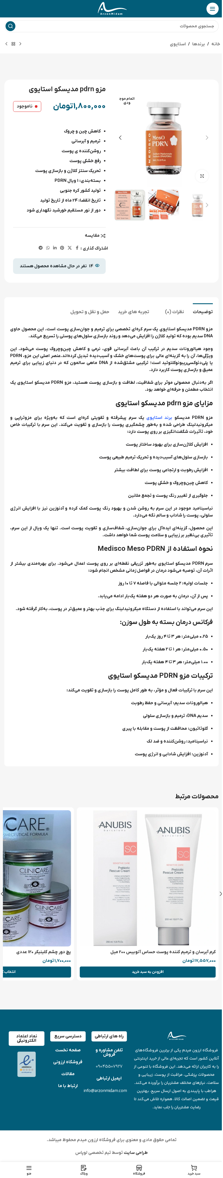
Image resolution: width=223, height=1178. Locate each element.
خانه (215, 44)
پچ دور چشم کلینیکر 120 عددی (43, 952)
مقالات (68, 1074)
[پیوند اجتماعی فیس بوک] (76, 248)
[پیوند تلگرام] (40, 248)
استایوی (178, 44)
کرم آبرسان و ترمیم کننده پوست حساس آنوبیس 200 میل (163, 952)
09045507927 (109, 1066)
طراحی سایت (135, 1153)
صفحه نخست (68, 1050)
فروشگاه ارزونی (67, 1062)
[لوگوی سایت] (111, 8)
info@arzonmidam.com (105, 1090)
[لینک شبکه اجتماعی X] (69, 248)
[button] (207, 138)
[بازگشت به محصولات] (13, 44)
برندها (198, 44)
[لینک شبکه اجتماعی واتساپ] (47, 248)
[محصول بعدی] (6, 44)
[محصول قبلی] (20, 44)
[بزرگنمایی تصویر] (201, 176)
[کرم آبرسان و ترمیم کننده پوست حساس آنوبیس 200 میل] (148, 878)
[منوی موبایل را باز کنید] (213, 9)
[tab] (203, 311)
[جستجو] (10, 26)
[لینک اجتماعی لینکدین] (54, 248)
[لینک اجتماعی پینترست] (62, 248)
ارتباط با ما (68, 1086)
